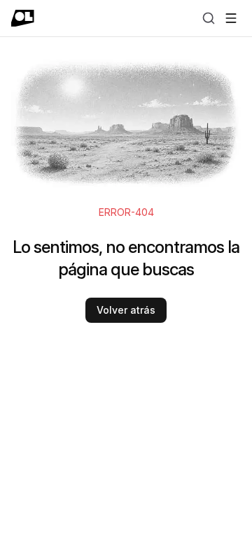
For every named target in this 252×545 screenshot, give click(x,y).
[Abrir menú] (231, 18)
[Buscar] (209, 18)
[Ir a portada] (22, 18)
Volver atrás (126, 310)
